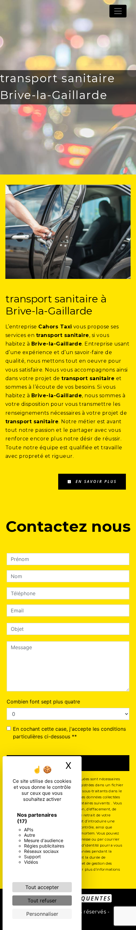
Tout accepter (42, 887)
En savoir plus (95, 481)
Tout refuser (42, 900)
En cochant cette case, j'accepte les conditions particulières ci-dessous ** (69, 733)
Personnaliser (42, 914)
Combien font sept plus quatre (43, 701)
